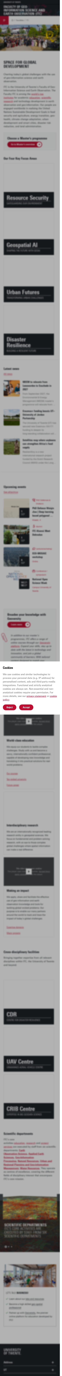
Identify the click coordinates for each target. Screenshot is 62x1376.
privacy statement (36, 696)
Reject (9, 707)
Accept (26, 707)
